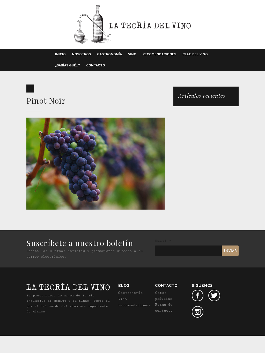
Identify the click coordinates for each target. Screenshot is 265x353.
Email (163, 241)
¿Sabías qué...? (67, 65)
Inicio (60, 54)
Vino (132, 54)
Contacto (95, 65)
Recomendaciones (159, 54)
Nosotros (81, 54)
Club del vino (195, 54)
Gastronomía (109, 54)
